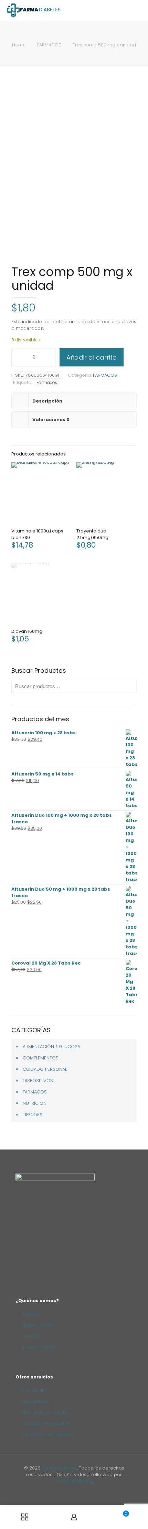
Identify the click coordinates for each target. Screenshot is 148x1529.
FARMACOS (49, 45)
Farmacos (46, 382)
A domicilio (33, 1390)
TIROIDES (32, 1114)
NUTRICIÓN (34, 1103)
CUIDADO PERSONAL (45, 1069)
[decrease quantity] (19, 357)
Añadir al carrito (91, 357)
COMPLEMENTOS (41, 1058)
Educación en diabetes (47, 1434)
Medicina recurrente (44, 1412)
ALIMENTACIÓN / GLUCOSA (51, 1046)
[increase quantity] (48, 357)
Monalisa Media (74, 1481)
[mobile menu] (139, 10)
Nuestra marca (38, 1347)
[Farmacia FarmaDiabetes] (33, 10)
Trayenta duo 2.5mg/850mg (92, 534)
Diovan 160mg (26, 631)
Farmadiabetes (59, 1468)
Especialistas (36, 1401)
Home (19, 45)
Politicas (30, 1336)
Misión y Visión (37, 1325)
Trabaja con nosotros (45, 1423)
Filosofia (30, 1314)
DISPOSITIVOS (38, 1080)
